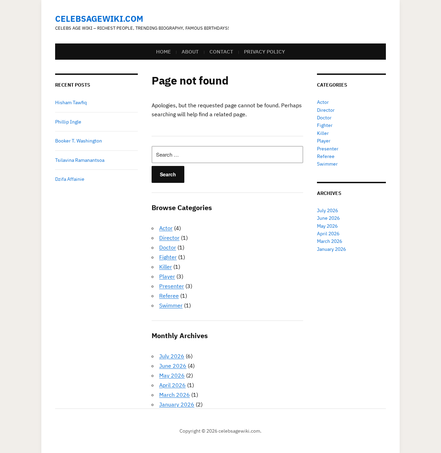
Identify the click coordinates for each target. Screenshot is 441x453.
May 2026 (172, 375)
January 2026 (176, 404)
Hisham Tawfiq (71, 102)
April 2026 (172, 385)
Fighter (168, 257)
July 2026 (171, 356)
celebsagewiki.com (99, 18)
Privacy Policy (264, 51)
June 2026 (172, 365)
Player (167, 276)
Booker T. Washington (78, 141)
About (190, 51)
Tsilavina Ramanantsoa (79, 160)
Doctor (167, 247)
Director (169, 237)
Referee (169, 295)
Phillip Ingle (68, 122)
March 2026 (174, 394)
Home (163, 51)
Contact (221, 51)
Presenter (171, 286)
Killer (165, 266)
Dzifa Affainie (69, 179)
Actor (166, 228)
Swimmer (171, 305)
